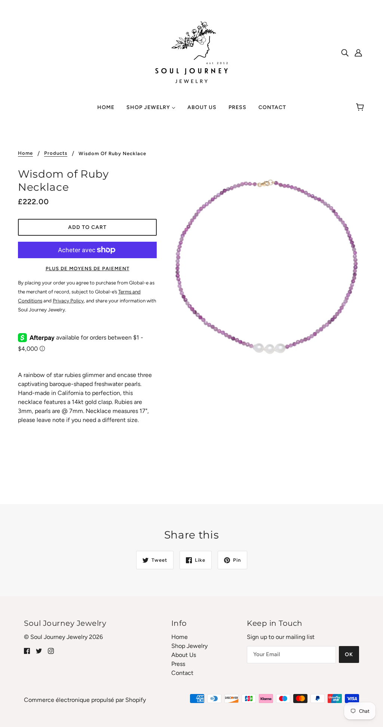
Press (178, 663)
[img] (345, 52)
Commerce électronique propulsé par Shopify (85, 699)
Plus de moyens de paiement (87, 268)
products (55, 153)
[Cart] (361, 107)
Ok (349, 654)
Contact (182, 672)
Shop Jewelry (189, 645)
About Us (183, 654)
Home (25, 153)
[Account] (358, 52)
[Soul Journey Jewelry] (191, 51)
